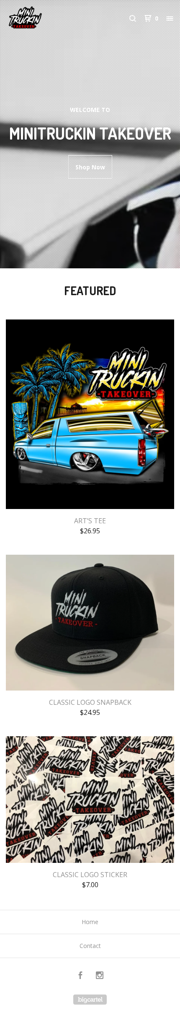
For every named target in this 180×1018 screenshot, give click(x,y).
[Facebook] (80, 976)
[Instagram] (99, 976)
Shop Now (90, 167)
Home (90, 922)
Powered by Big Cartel (90, 1000)
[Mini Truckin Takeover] (48, 18)
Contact (90, 946)
